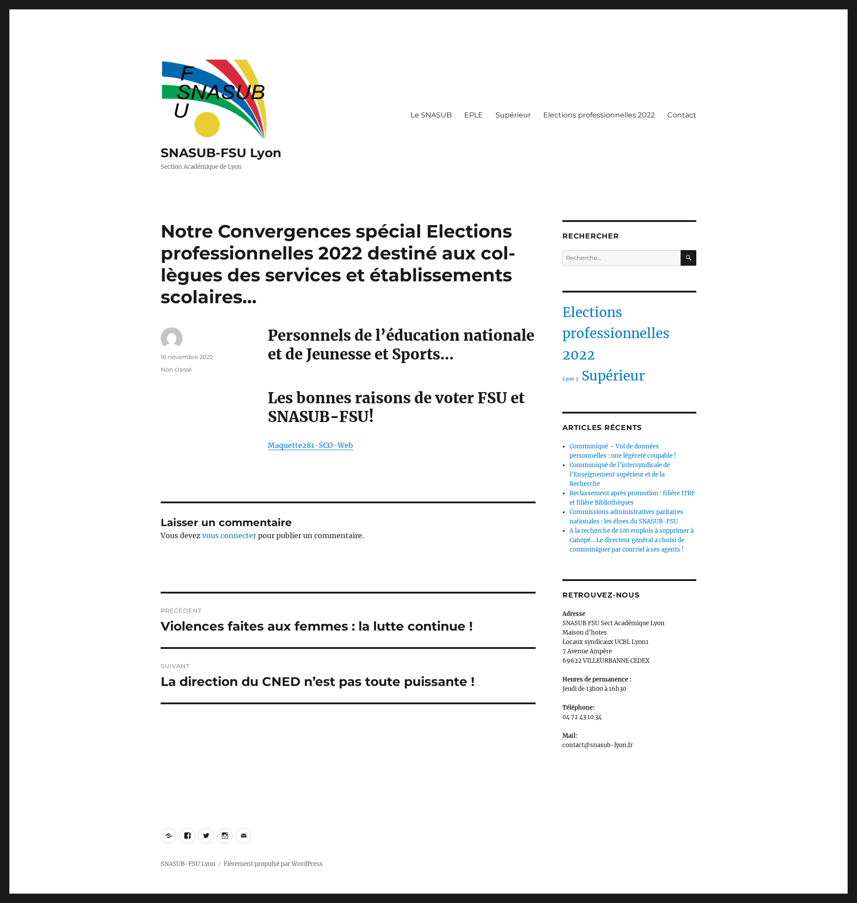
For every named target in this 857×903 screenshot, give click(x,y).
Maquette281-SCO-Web (310, 445)
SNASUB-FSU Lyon (221, 152)
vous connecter (229, 535)
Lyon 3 (570, 379)
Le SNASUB (431, 115)
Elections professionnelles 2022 (599, 115)
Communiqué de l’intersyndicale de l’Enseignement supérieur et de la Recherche (620, 474)
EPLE (473, 115)
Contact (681, 115)
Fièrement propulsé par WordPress (273, 864)
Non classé (176, 369)
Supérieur (513, 115)
